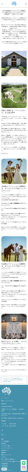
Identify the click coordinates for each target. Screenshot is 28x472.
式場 (2, 430)
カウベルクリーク (4, 153)
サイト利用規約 (5, 441)
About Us (3, 403)
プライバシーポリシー (6, 448)
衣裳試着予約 (4, 466)
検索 (2, 439)
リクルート (4, 457)
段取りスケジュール (6, 454)
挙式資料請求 (4, 463)
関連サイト (3, 434)
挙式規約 (3, 443)
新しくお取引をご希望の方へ (8, 459)
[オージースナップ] (14, 3)
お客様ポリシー (5, 450)
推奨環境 (3, 452)
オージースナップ (4, 398)
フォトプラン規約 (5, 445)
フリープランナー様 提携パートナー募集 (11, 461)
